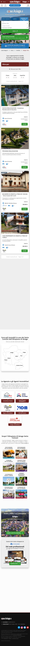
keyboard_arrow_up (7, 77)
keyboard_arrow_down (8, 77)
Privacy (10, 638)
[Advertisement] (15, 276)
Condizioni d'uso (15, 638)
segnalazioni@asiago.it (17, 634)
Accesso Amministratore (5, 640)
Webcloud (6, 638)
